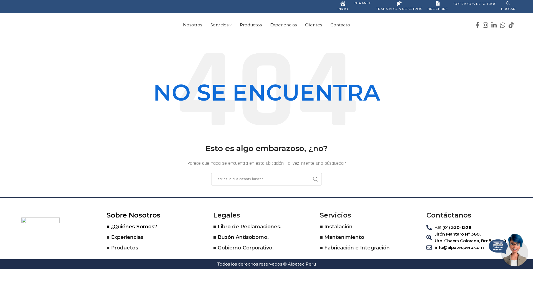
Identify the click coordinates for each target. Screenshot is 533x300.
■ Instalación (336, 227)
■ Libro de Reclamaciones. (247, 227)
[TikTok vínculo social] (511, 25)
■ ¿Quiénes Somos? (132, 227)
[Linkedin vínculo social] (494, 25)
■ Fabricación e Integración (355, 248)
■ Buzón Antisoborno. (241, 237)
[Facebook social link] (477, 25)
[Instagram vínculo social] (485, 25)
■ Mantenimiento (342, 237)
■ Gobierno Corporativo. (243, 248)
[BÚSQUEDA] (315, 179)
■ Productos (122, 248)
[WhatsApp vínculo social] (502, 25)
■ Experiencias (125, 237)
